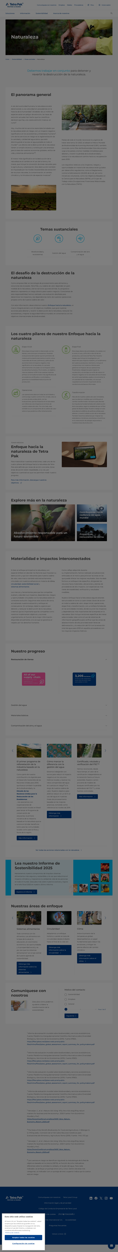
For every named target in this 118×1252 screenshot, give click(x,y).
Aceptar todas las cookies (23, 1237)
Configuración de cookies (23, 1243)
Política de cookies (12, 1233)
